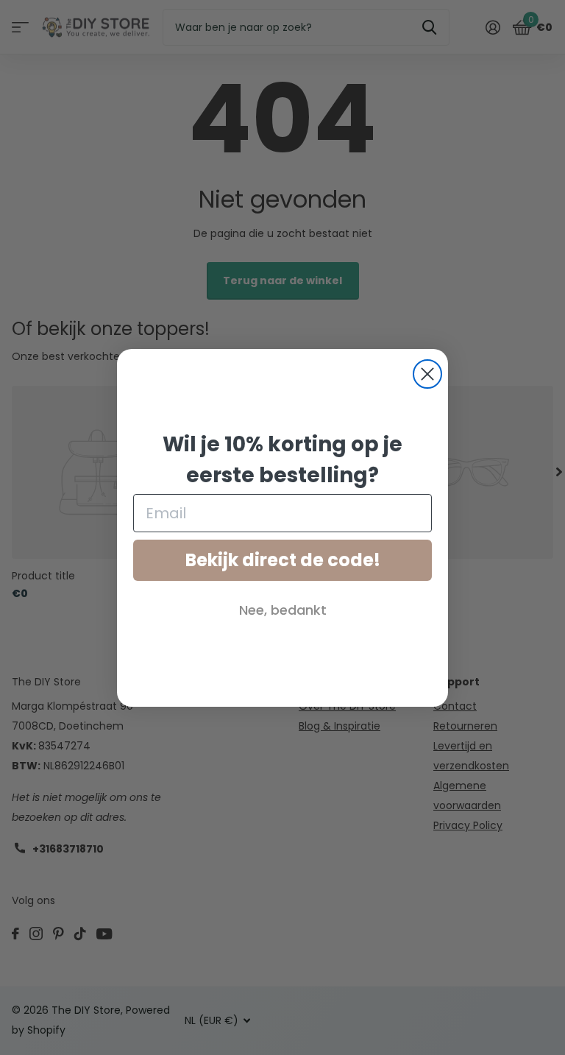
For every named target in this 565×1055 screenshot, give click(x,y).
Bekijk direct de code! (282, 560)
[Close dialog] (427, 374)
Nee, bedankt (283, 610)
